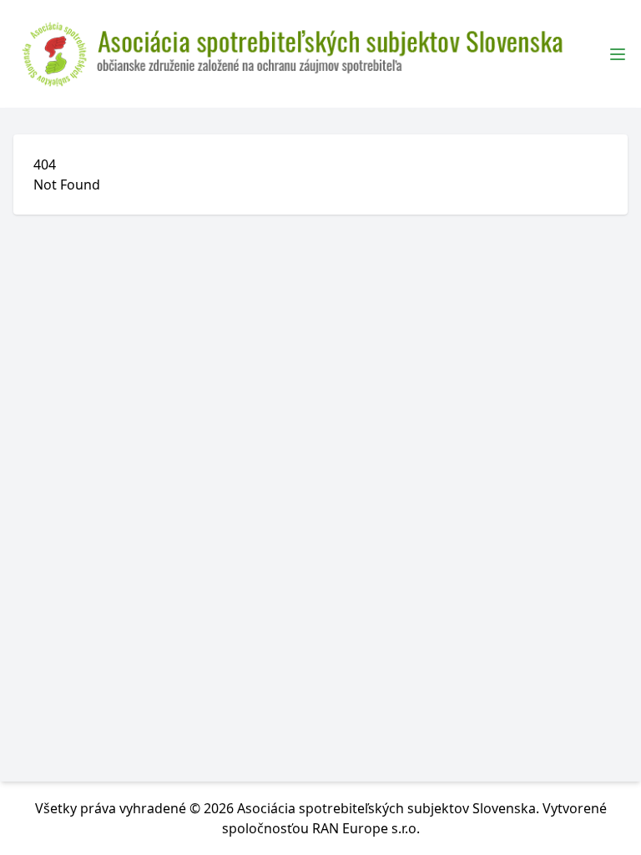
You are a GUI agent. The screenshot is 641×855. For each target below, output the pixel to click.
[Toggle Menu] (618, 54)
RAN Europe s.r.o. (366, 828)
